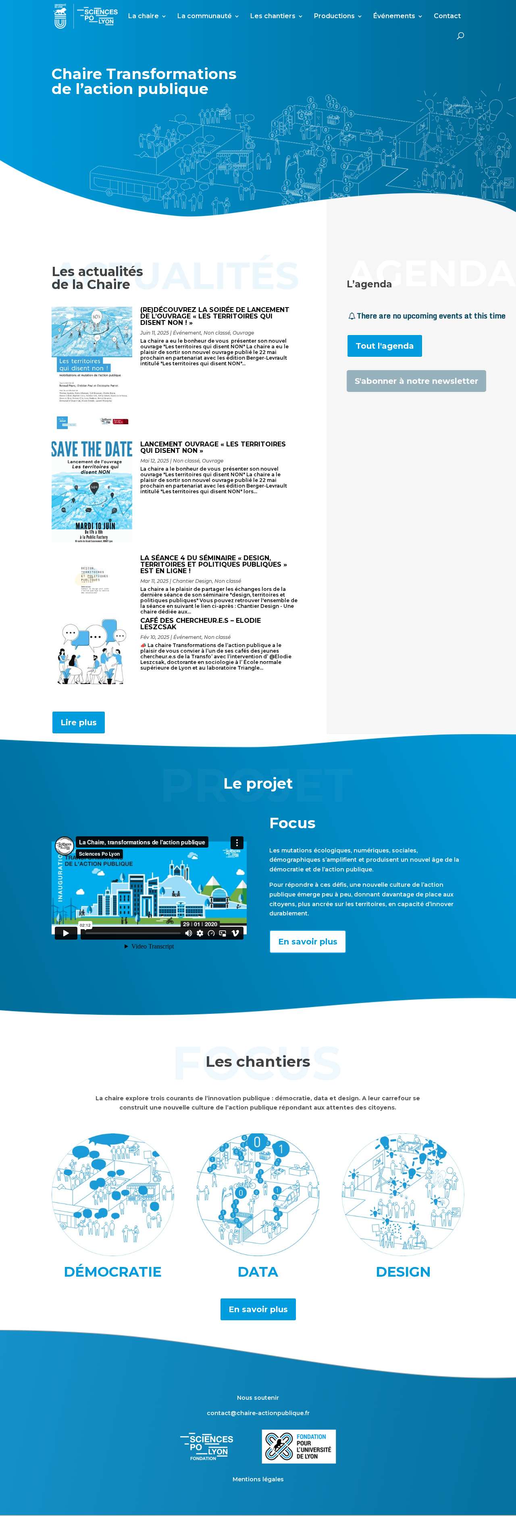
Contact (447, 16)
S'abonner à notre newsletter (416, 381)
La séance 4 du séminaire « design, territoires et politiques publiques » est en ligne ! (213, 564)
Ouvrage (243, 333)
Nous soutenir (258, 1397)
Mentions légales (258, 1479)
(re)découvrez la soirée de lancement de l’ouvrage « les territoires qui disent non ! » (214, 316)
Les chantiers (272, 16)
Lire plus (78, 722)
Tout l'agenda (385, 346)
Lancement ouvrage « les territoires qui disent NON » (213, 447)
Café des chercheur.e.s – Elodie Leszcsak (200, 624)
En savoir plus (307, 941)
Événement (187, 333)
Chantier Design (192, 581)
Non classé (217, 333)
